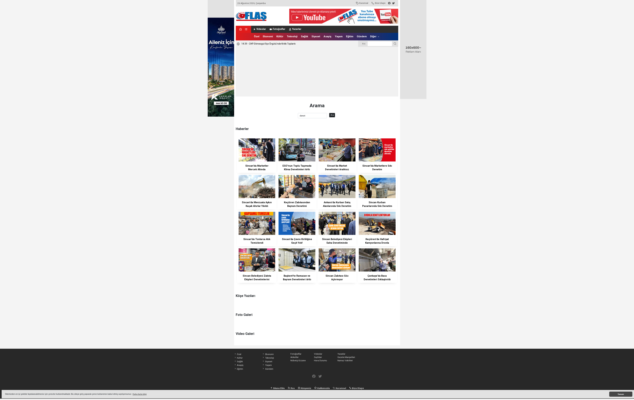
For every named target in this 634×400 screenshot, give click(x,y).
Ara (332, 115)
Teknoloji (292, 36)
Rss (292, 388)
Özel (256, 36)
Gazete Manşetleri (346, 357)
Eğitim (349, 36)
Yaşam (339, 36)
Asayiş (327, 36)
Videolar (261, 29)
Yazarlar (296, 29)
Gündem (362, 36)
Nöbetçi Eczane (298, 360)
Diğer (373, 36)
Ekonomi (268, 36)
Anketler (294, 357)
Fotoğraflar (279, 29)
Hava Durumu (320, 360)
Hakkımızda (323, 388)
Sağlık (304, 36)
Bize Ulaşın (380, 3)
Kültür (279, 36)
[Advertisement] (317, 72)
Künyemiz (305, 388)
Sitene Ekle (279, 388)
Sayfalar (318, 357)
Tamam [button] (621, 394)
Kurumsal (363, 3)
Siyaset (316, 36)
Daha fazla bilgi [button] (140, 394)
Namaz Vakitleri (345, 360)
